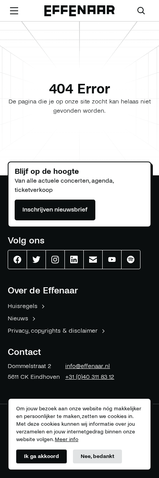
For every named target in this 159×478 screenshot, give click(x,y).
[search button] (141, 11)
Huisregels (22, 306)
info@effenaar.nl (87, 366)
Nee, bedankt (97, 456)
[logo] (79, 11)
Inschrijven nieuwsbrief (55, 209)
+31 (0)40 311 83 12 (89, 376)
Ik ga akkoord (41, 456)
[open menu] (14, 11)
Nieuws (18, 318)
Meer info (66, 439)
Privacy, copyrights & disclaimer (53, 330)
